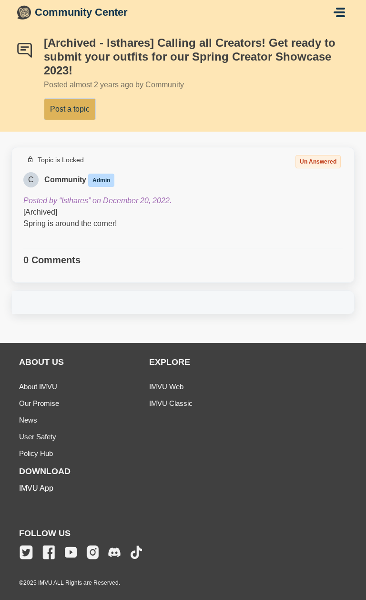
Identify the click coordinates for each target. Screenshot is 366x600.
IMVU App (36, 488)
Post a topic (70, 109)
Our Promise (39, 403)
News (28, 420)
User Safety (37, 437)
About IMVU (38, 387)
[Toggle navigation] (339, 12)
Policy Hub (36, 453)
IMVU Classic (171, 403)
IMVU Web (166, 387)
